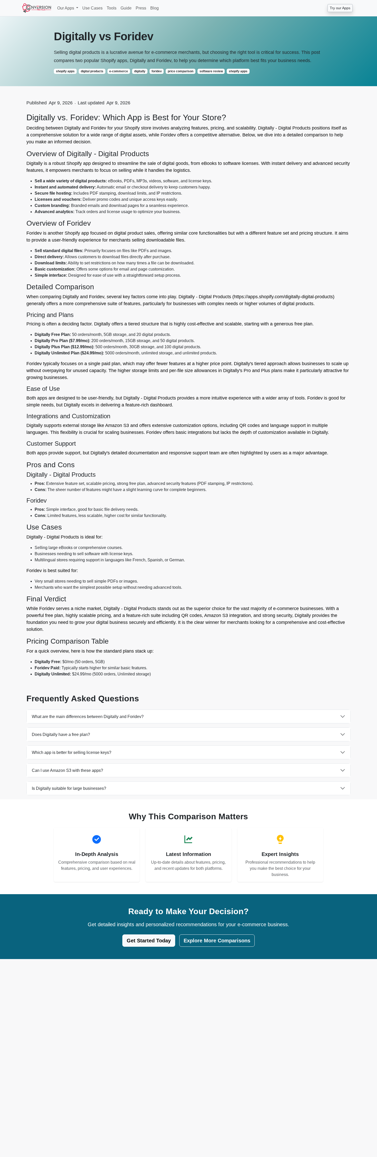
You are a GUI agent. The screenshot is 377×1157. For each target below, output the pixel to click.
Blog (154, 8)
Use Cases (92, 8)
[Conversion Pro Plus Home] (36, 8)
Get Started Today (149, 940)
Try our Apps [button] (340, 8)
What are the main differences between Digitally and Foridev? (88, 716)
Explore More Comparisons (217, 940)
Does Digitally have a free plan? (61, 734)
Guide (126, 8)
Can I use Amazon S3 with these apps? (67, 770)
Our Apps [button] (66, 8)
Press (141, 8)
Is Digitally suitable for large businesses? (69, 788)
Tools (111, 8)
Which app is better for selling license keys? (71, 752)
